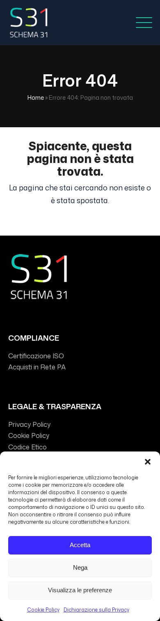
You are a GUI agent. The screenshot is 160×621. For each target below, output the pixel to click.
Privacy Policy (29, 424)
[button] (148, 462)
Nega (80, 567)
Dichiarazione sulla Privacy (96, 609)
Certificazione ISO (36, 355)
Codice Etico (27, 446)
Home (35, 97)
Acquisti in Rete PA (37, 366)
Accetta (80, 544)
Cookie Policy (43, 609)
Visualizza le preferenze (80, 590)
